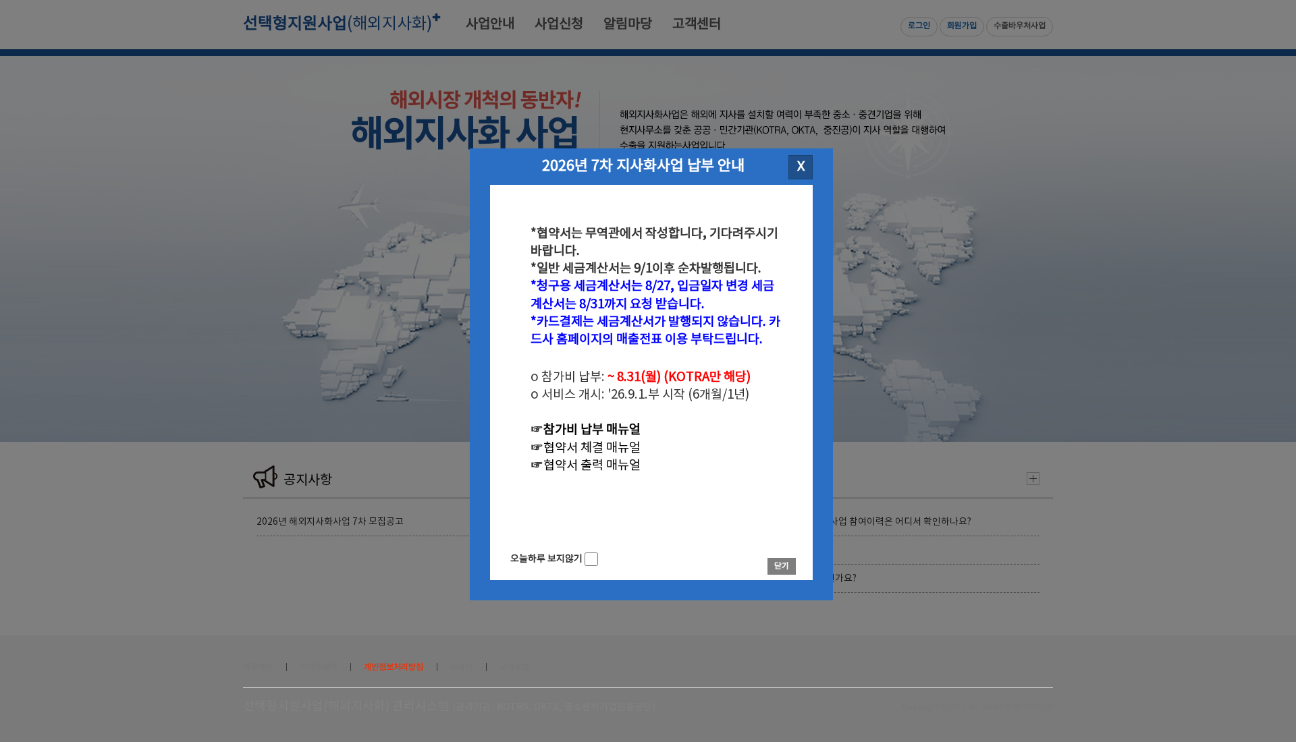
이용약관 (258, 667)
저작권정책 (318, 667)
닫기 (781, 566)
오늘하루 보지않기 (547, 559)
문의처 (461, 667)
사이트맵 (514, 667)
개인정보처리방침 (393, 667)
